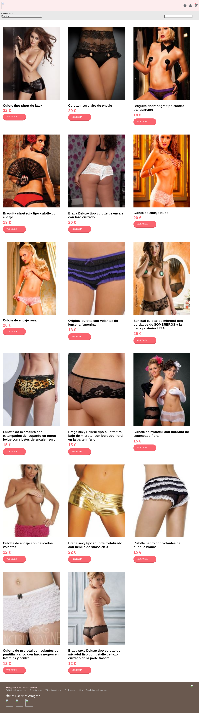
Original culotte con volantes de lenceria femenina (93, 322)
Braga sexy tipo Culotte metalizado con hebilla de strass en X (95, 545)
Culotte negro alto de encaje (90, 105)
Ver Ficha (11, 117)
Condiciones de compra (96, 690)
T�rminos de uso (53, 690)
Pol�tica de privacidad (16, 690)
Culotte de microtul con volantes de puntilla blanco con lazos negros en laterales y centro (31, 654)
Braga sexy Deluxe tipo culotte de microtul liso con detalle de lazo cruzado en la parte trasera (94, 654)
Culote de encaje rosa (20, 320)
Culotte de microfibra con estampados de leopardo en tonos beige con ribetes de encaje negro (29, 435)
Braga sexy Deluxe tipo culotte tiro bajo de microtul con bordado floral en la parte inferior (95, 435)
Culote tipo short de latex (22, 105)
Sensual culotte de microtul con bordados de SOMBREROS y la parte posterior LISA (158, 324)
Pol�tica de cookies (74, 690)
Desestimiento (36, 690)
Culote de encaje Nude (150, 213)
